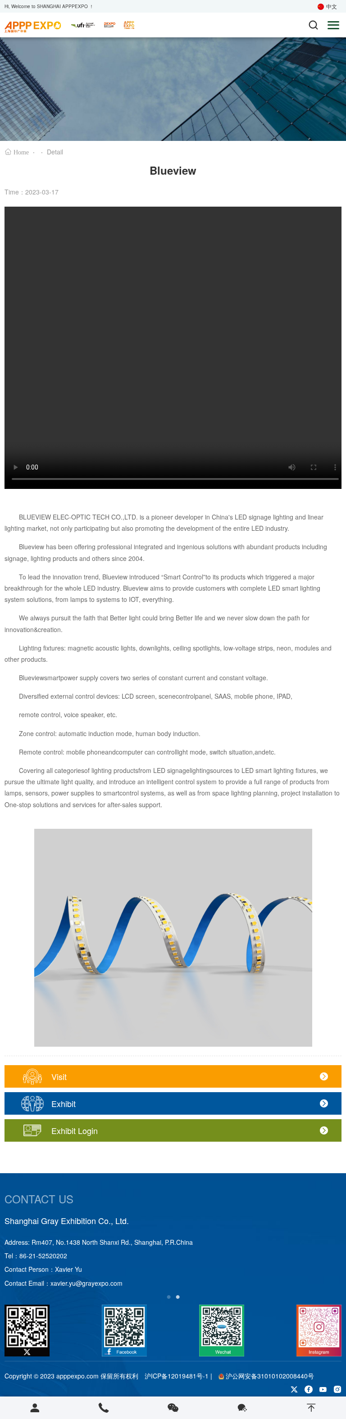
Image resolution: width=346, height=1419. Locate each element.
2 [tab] (177, 1295)
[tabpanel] (173, 1252)
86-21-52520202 (43, 1255)
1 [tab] (168, 1295)
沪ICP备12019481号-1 (177, 1375)
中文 (331, 6)
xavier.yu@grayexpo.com (86, 1283)
